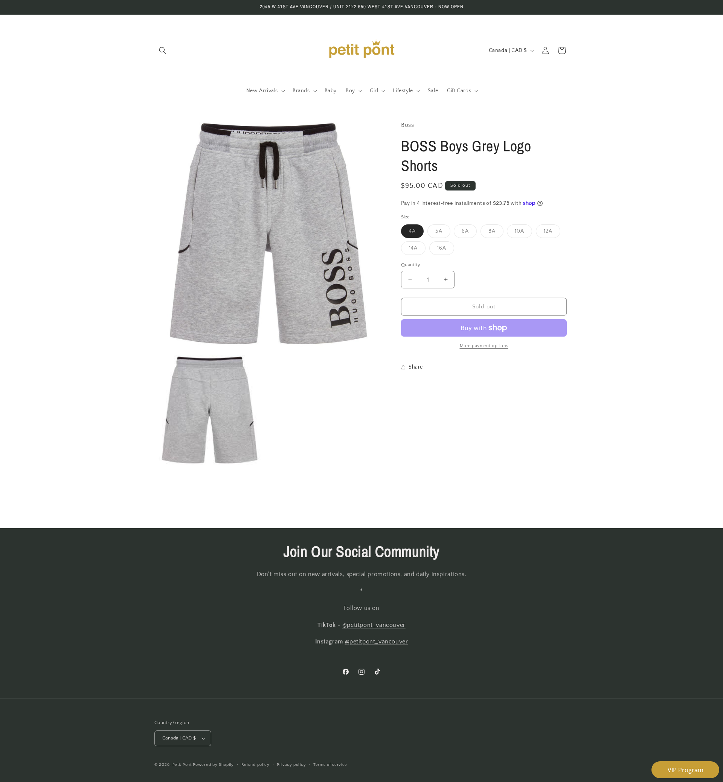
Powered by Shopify (213, 764)
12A (552, 232)
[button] (162, 50)
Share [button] (416, 367)
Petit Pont (182, 764)
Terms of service (330, 764)
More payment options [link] (484, 345)
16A (445, 249)
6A (469, 232)
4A (416, 232)
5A (442, 232)
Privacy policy (291, 764)
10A (523, 232)
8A (495, 232)
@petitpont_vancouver (374, 625)
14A (417, 249)
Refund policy (255, 764)
